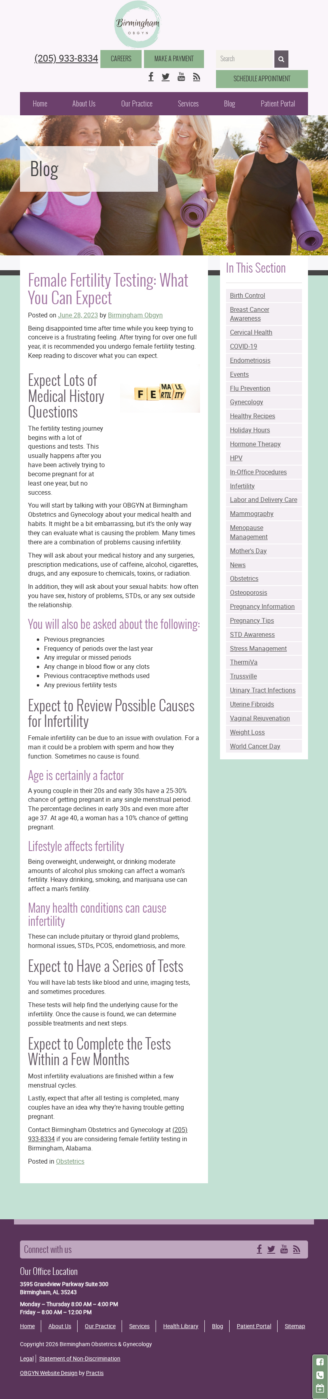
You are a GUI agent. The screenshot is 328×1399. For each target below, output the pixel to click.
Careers (121, 58)
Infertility (242, 486)
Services (188, 103)
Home (40, 103)
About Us (84, 103)
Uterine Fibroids (252, 704)
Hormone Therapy (255, 444)
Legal (27, 1358)
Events (239, 374)
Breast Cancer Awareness (249, 314)
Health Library (180, 1326)
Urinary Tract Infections (263, 690)
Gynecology (246, 401)
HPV (236, 458)
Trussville (243, 676)
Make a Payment (174, 58)
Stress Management (258, 648)
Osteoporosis (248, 592)
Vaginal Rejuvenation (260, 718)
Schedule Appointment (262, 78)
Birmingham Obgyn (135, 315)
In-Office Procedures (258, 472)
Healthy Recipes (252, 415)
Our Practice (136, 103)
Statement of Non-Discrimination (79, 1358)
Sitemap (295, 1326)
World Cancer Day (255, 746)
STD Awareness (252, 634)
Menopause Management (249, 532)
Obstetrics (244, 578)
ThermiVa (244, 662)
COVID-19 (243, 346)
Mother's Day (248, 550)
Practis (95, 1373)
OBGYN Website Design (49, 1373)
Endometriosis (250, 360)
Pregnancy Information (262, 606)
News (238, 564)
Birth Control (247, 295)
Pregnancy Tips (252, 620)
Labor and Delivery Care (263, 499)
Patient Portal (278, 103)
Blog (229, 103)
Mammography (252, 513)
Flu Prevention (250, 388)
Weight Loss (247, 732)
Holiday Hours (250, 430)
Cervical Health (251, 332)
